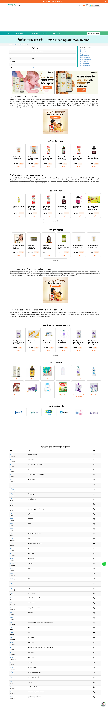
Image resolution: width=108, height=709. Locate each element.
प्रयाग (11, 543)
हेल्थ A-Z (55, 33)
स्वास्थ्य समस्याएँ (20, 33)
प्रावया (11, 529)
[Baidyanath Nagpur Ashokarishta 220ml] (64, 149)
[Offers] (80, 5)
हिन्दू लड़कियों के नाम (85, 54)
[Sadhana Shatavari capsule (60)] (64, 238)
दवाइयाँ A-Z (45, 33)
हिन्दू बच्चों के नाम (84, 50)
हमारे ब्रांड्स (34, 33)
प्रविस (11, 514)
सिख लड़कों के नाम (84, 63)
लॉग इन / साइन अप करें (93, 33)
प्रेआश (11, 598)
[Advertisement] (54, 20)
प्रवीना (11, 454)
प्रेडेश (11, 603)
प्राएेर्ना (12, 563)
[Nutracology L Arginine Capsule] (94, 149)
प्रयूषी (11, 588)
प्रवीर (11, 464)
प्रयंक (11, 553)
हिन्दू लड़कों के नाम (84, 52)
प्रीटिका (11, 692)
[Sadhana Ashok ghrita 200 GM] (79, 238)
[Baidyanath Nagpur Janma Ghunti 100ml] (79, 149)
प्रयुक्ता (11, 578)
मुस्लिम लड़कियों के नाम (85, 59)
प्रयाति (11, 538)
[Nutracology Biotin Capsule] (79, 199)
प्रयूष (11, 583)
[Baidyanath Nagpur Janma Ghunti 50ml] (49, 149)
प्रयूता (11, 593)
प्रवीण (11, 494)
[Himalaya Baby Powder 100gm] (64, 333)
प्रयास (11, 558)
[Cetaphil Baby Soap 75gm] (49, 333)
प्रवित (11, 524)
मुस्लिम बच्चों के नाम (84, 56)
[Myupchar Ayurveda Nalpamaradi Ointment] (33, 238)
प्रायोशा (11, 573)
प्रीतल (11, 632)
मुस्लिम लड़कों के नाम (85, 58)
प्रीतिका (11, 667)
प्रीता (11, 647)
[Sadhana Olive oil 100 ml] (19, 199)
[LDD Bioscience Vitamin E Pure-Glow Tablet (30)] (94, 199)
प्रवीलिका (12, 489)
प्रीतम (11, 637)
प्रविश (11, 519)
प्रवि (11, 484)
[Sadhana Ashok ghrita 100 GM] (19, 149)
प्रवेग (11, 469)
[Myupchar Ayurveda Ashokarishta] (49, 238)
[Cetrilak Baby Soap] (34, 333)
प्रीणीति (11, 618)
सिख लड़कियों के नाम (85, 65)
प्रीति (11, 662)
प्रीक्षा (11, 608)
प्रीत (11, 627)
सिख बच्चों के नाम (84, 61)
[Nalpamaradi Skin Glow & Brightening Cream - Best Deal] (18, 238)
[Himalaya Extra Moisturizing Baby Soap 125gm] (79, 333)
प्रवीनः (11, 504)
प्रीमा (11, 613)
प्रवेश (11, 479)
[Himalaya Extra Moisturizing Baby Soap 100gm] (19, 333)
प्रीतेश (11, 642)
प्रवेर (11, 474)
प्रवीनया (12, 459)
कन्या (33, 67)
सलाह (9, 33)
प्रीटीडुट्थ (12, 687)
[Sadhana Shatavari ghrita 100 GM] (34, 149)
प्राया (11, 533)
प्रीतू (11, 677)
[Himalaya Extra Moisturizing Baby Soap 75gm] (94, 333)
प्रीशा (11, 623)
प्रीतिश (11, 672)
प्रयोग (11, 568)
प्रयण (11, 548)
